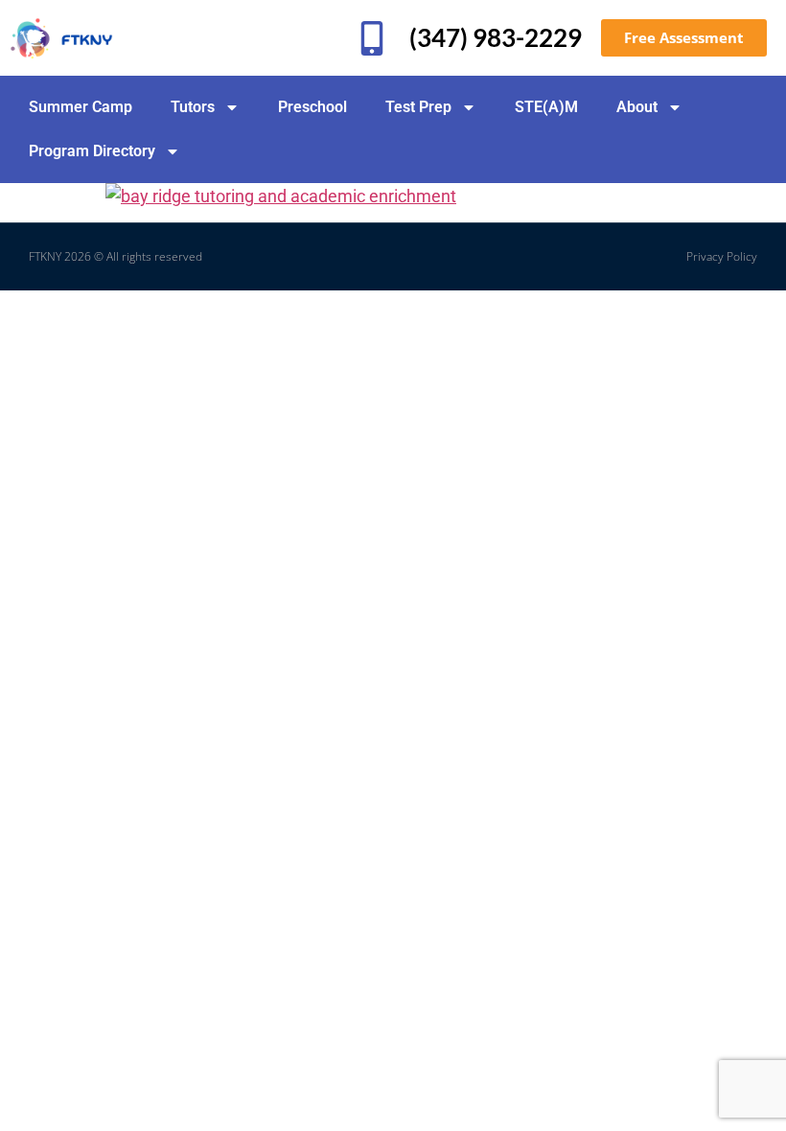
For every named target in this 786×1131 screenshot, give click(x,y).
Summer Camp (80, 107)
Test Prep (418, 107)
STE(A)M (546, 107)
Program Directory (92, 151)
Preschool (312, 107)
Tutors (193, 107)
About (637, 107)
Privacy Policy (721, 256)
